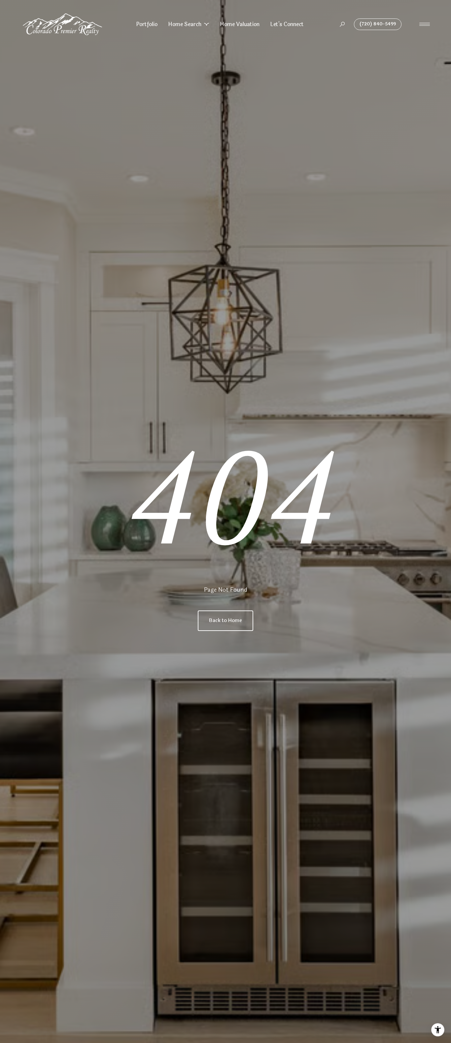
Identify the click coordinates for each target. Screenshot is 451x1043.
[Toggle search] (342, 24)
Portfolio (146, 24)
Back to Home (225, 620)
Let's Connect (287, 24)
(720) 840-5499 (378, 24)
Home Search (184, 24)
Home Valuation (240, 24)
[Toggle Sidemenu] (424, 24)
